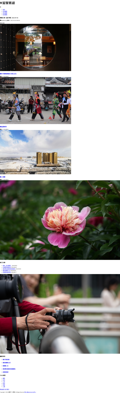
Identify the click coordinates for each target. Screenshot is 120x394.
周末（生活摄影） (7, 265)
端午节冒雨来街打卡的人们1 (8, 73)
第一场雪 (2, 177)
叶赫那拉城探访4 (7, 267)
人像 (4, 386)
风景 (4, 385)
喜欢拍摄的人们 (7, 270)
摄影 (4, 378)
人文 (4, 381)
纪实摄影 (5, 14)
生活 (4, 380)
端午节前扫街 (6, 359)
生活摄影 (5, 11)
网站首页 (2, 389)
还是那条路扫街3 (7, 272)
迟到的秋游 (5, 372)
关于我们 (7, 389)
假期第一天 (5, 365)
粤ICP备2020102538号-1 (30, 392)
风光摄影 (5, 13)
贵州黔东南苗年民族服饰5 (9, 269)
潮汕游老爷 (3, 126)
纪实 (4, 383)
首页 (4, 9)
